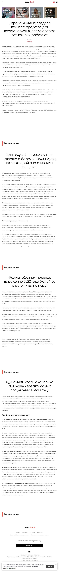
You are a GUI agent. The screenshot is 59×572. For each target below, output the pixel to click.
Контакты (24, 532)
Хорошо (50, 566)
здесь (11, 56)
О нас (18, 532)
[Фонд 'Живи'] (54, 2)
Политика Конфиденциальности (19, 535)
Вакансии (40, 532)
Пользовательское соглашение (40, 535)
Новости (29, 41)
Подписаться (29, 545)
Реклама (32, 532)
